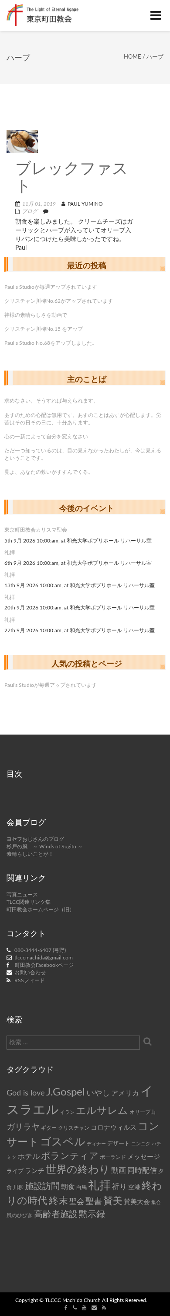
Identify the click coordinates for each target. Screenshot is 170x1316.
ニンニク (140, 1143)
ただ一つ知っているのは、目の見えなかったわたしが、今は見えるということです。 (82, 454)
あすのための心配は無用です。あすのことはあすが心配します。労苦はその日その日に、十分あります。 (82, 419)
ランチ (34, 1171)
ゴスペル (62, 1142)
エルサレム (102, 1111)
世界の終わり (78, 1170)
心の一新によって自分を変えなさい (46, 436)
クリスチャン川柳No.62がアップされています (58, 301)
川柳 (18, 1187)
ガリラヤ (23, 1127)
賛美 (112, 1201)
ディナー (96, 1143)
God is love (26, 1093)
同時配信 (142, 1170)
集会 (156, 1202)
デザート (118, 1144)
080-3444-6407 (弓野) (40, 950)
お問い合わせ (30, 972)
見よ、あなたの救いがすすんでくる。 (48, 472)
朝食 (68, 1186)
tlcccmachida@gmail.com (43, 957)
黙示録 (92, 1214)
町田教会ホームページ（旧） (41, 909)
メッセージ (143, 1157)
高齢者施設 (56, 1214)
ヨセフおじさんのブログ (35, 839)
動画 (118, 1170)
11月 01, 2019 (39, 203)
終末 (58, 1201)
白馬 (81, 1187)
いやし (98, 1093)
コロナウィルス (113, 1127)
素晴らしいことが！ (30, 854)
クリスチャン (73, 1127)
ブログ (29, 211)
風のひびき (20, 1215)
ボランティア (70, 1156)
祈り (119, 1186)
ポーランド (113, 1157)
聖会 (76, 1201)
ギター (49, 1128)
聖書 (93, 1201)
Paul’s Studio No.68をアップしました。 (50, 343)
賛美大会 (137, 1202)
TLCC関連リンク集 (29, 902)
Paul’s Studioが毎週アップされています (50, 287)
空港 (134, 1187)
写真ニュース (22, 894)
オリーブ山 (142, 1112)
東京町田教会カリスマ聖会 (35, 529)
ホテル (28, 1156)
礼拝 (9, 552)
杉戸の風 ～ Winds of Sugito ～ (45, 846)
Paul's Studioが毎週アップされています (50, 685)
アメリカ (125, 1093)
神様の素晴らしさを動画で (35, 315)
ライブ (15, 1171)
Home (132, 57)
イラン (67, 1112)
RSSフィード (29, 980)
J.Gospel (65, 1092)
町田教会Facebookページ (44, 965)
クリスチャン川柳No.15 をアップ (43, 329)
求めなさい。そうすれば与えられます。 (51, 400)
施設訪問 (42, 1186)
